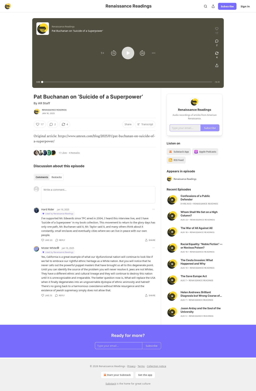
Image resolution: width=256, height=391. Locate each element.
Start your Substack (119, 375)
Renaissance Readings (54, 110)
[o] (172, 200)
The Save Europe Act (194, 276)
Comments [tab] (42, 177)
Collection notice (156, 366)
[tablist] (49, 177)
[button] (102, 53)
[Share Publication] (213, 6)
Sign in (245, 6)
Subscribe (227, 6)
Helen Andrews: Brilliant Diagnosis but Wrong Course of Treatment (200, 294)
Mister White (49, 248)
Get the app (145, 375)
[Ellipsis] (153, 209)
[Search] (205, 6)
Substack (111, 383)
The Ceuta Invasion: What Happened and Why (197, 261)
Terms (141, 366)
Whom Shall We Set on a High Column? (199, 213)
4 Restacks (74, 152)
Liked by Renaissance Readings (59, 213)
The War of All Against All (196, 228)
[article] (194, 200)
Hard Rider (47, 209)
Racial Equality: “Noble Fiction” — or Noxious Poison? (201, 245)
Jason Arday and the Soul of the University (201, 310)
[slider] (127, 82)
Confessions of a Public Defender (195, 197)
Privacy (131, 366)
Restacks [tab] (57, 177)
